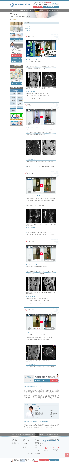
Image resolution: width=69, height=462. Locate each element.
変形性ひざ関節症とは (15, 440)
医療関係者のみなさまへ (38, 445)
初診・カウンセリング (25, 440)
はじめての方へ (14, 439)
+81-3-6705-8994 (14, 53)
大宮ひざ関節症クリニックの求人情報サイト (34, 453)
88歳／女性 (28, 28)
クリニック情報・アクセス (39, 443)
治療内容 (23, 439)
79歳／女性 (28, 26)
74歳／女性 (28, 30)
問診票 (36, 447)
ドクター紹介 (37, 442)
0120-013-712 (16, 52)
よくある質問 (37, 440)
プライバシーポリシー (38, 448)
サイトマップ (37, 450)
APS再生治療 (24, 447)
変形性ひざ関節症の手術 (15, 443)
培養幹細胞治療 (24, 446)
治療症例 (36, 439)
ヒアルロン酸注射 (24, 443)
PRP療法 (26, 444)
